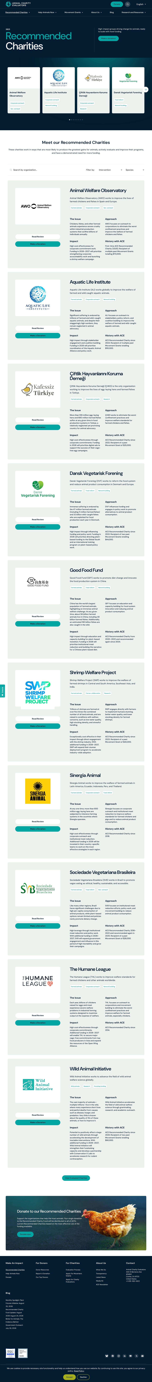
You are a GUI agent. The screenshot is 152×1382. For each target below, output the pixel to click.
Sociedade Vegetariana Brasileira (102, 872)
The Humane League (90, 969)
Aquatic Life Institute (90, 282)
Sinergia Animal (85, 775)
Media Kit (99, 1281)
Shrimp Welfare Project (93, 672)
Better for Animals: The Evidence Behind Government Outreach (14, 1322)
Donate (117, 4)
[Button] (127, 4)
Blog (112, 12)
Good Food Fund (86, 570)
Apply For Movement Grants (74, 1274)
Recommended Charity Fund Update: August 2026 (14, 1312)
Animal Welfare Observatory (98, 190)
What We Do (101, 1270)
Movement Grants (73, 12)
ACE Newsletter (102, 1284)
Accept (69, 1377)
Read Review (38, 236)
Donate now (25, 1234)
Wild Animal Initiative (90, 1069)
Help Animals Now (46, 12)
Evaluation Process (73, 1270)
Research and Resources (132, 12)
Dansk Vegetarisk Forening (96, 473)
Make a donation (108, 38)
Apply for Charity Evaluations (72, 1280)
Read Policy (79, 1371)
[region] (76, 1373)
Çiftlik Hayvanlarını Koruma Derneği (96, 376)
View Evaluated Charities (76, 1178)
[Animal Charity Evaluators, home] (18, 4)
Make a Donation (37, 244)
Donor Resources (42, 1270)
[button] (69, 119)
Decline (83, 1377)
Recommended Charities (16, 12)
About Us (95, 12)
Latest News (101, 1277)
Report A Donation (43, 1273)
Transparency (101, 1273)
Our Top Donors (42, 1277)
